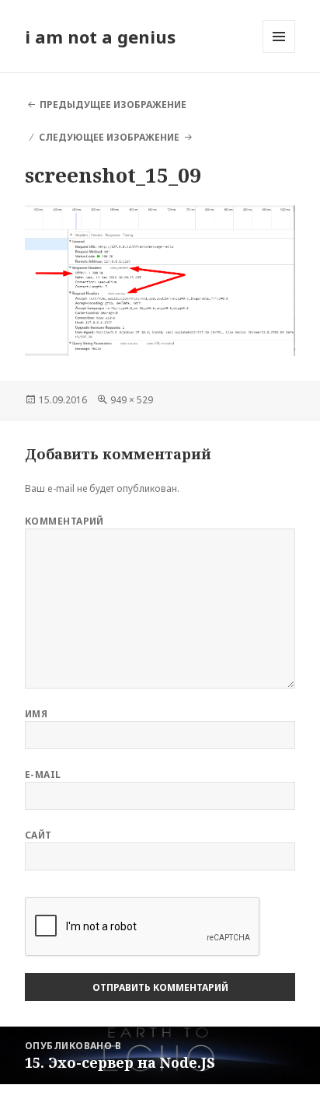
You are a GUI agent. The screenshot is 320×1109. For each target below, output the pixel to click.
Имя (36, 713)
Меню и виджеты (279, 52)
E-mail (43, 774)
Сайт (38, 835)
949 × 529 (131, 399)
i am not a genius (100, 36)
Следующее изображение (109, 137)
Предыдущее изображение (113, 104)
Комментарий (64, 521)
